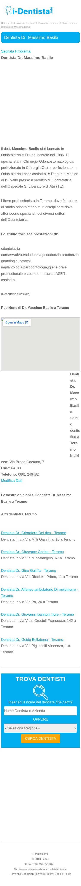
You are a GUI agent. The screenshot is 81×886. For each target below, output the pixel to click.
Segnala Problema (15, 51)
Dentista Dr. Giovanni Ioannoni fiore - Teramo (37, 614)
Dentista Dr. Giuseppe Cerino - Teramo (32, 552)
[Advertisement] (40, 103)
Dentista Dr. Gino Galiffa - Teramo (28, 571)
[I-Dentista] (29, 15)
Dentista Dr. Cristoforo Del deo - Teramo (33, 533)
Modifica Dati (11, 481)
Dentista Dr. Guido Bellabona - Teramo (32, 640)
